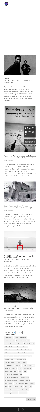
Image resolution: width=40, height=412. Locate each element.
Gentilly (7, 359)
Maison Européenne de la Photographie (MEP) (17, 380)
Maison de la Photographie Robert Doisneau (17, 377)
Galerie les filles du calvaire (25, 353)
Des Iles (7, 78)
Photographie (26, 80)
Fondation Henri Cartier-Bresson (13, 344)
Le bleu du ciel (27, 368)
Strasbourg (8, 393)
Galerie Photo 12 (9, 356)
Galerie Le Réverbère (10, 353)
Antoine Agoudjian (10, 306)
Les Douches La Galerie (11, 371)
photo (8, 80)
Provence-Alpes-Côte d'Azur (12, 390)
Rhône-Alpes (25, 390)
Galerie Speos (19, 356)
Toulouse (15, 393)
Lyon (24, 371)
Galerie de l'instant (10, 350)
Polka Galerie (28, 386)
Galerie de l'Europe (22, 347)
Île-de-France (23, 393)
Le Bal (20, 368)
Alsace (16, 337)
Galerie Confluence (10, 347)
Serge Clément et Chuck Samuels (16, 206)
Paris (10, 386)
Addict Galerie (8, 337)
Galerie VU (28, 356)
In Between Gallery (10, 362)
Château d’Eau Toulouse (22, 341)
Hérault (13, 359)
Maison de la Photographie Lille (13, 374)
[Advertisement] (20, 28)
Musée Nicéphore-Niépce (21, 383)
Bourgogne (23, 337)
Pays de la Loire (18, 386)
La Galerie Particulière (29, 365)
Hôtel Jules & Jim (21, 359)
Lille (20, 371)
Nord (6, 386)
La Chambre (17, 365)
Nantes (32, 383)
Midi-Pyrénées (9, 383)
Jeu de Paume (8, 365)
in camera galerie (21, 362)
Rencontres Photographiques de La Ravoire (20, 156)
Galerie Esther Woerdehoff (24, 350)
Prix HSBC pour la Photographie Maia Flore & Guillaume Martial (19, 257)
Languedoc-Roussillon (11, 368)
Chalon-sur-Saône (9, 341)
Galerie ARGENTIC (29, 344)
